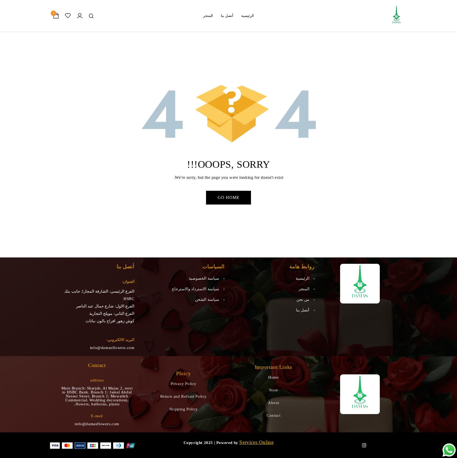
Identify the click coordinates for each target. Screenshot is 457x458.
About (273, 403)
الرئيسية (302, 278)
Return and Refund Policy (183, 396)
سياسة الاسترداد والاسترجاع (195, 289)
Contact (273, 415)
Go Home (229, 197)
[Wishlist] (68, 16)
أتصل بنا (302, 310)
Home (273, 377)
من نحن (302, 299)
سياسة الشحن (207, 299)
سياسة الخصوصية (204, 278)
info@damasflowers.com (112, 348)
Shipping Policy (183, 409)
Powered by (227, 443)
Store (273, 390)
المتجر (304, 289)
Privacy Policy (183, 384)
